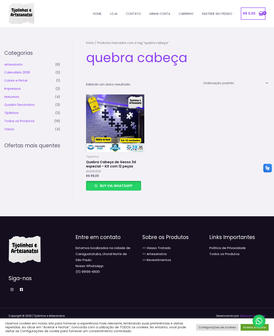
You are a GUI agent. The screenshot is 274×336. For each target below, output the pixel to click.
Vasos (9, 129)
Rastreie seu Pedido (217, 14)
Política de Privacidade (227, 248)
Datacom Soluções (252, 316)
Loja (113, 14)
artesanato (13, 64)
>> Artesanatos (154, 254)
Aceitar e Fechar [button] (254, 327)
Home (97, 14)
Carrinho (186, 14)
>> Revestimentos (156, 260)
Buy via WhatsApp (116, 186)
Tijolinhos (11, 113)
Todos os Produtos (19, 121)
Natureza (11, 96)
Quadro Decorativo (19, 104)
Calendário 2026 (17, 72)
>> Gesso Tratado (156, 248)
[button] (259, 321)
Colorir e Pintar (16, 80)
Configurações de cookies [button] (217, 327)
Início (90, 43)
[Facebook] (21, 289)
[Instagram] (12, 289)
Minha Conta (160, 14)
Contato (133, 14)
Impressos (12, 88)
